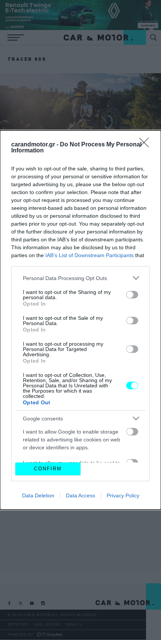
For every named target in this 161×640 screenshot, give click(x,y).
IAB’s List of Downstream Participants (89, 255)
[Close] (146, 145)
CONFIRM (48, 468)
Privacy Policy (123, 495)
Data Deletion (38, 495)
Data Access (80, 495)
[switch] (132, 294)
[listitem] (80, 278)
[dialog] (80, 320)
